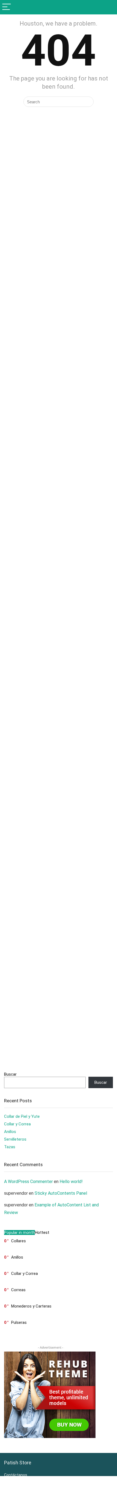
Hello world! (71, 1181)
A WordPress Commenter (28, 1181)
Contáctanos (15, 1475)
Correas (18, 1289)
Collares (18, 1240)
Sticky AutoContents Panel (61, 1193)
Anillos (10, 1131)
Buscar (10, 1074)
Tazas (9, 1146)
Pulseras (19, 1322)
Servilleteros (15, 1139)
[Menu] (6, 7)
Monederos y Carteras (31, 1306)
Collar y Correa (17, 1124)
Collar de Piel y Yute (22, 1116)
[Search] (108, 7)
